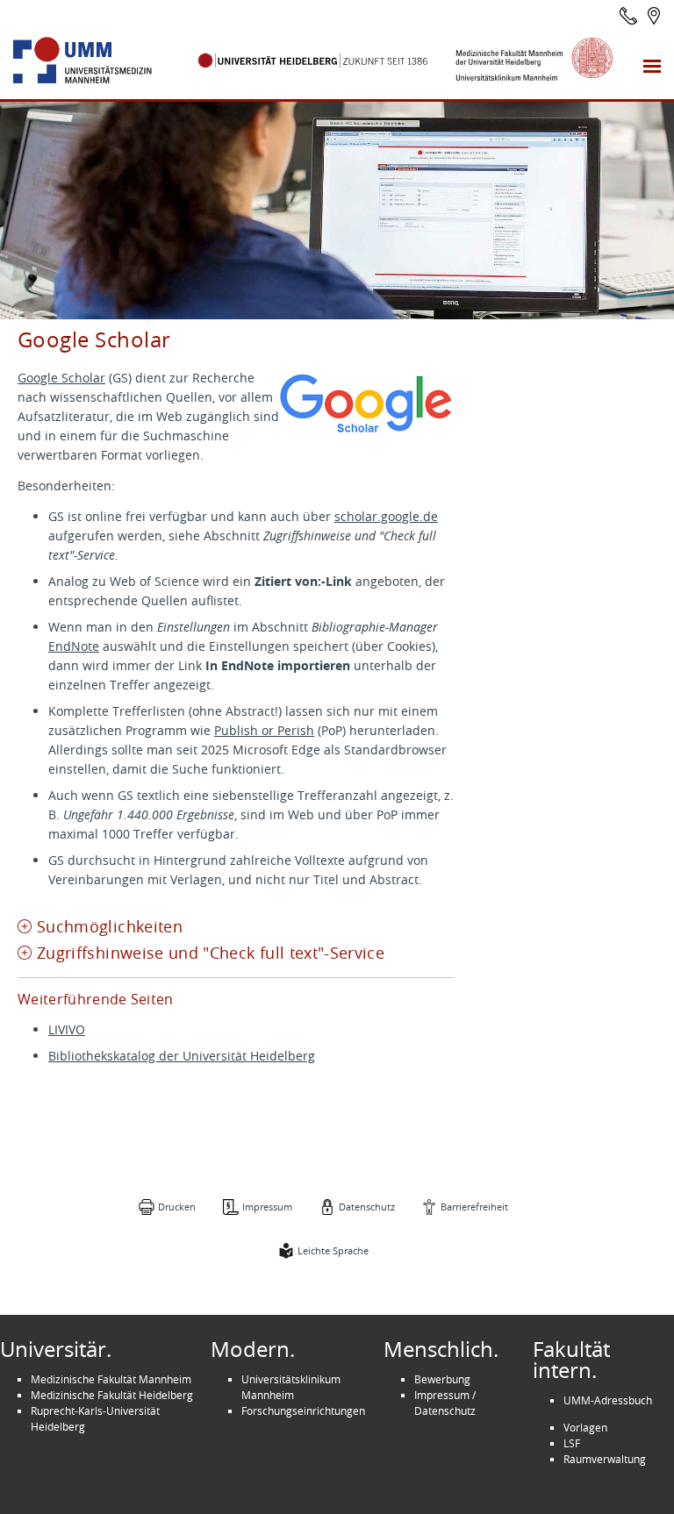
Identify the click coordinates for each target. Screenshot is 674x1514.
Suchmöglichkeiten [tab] (110, 927)
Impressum (267, 1206)
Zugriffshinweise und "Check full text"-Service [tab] (210, 953)
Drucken (177, 1206)
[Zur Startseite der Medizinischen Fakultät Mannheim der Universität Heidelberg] (102, 60)
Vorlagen (585, 1427)
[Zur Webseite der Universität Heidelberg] (313, 60)
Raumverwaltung (604, 1459)
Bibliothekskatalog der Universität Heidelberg (181, 1055)
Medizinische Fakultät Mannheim (111, 1379)
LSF (571, 1443)
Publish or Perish (264, 730)
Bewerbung (442, 1379)
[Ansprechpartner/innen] (628, 16)
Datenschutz (367, 1206)
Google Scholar (61, 377)
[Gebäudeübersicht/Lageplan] (654, 16)
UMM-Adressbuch (607, 1400)
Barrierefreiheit (474, 1206)
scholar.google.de (386, 516)
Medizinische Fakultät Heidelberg (112, 1395)
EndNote (73, 646)
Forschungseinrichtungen (303, 1410)
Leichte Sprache (333, 1250)
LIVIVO (66, 1029)
